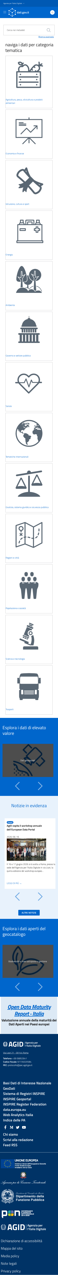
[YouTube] (24, 1127)
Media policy (10, 1256)
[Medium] (11, 1127)
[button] (14, 3)
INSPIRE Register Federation (24, 1104)
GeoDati (9, 1088)
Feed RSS (10, 1145)
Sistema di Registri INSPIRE (24, 1093)
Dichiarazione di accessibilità (21, 1241)
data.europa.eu (14, 1109)
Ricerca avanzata (46, 36)
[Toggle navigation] (4, 12)
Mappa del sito (12, 1248)
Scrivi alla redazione (18, 1139)
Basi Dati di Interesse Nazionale (27, 1083)
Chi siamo (10, 1134)
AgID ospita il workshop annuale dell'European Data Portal (24, 827)
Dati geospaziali (27, 760)
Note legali (9, 1263)
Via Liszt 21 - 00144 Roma (15, 1052)
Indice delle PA (14, 1120)
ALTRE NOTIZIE (29, 912)
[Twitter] (17, 1127)
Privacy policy (11, 1271)
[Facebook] (5, 1127)
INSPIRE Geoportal (17, 1099)
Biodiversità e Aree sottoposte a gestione (27, 961)
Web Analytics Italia (18, 1114)
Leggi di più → (14, 883)
